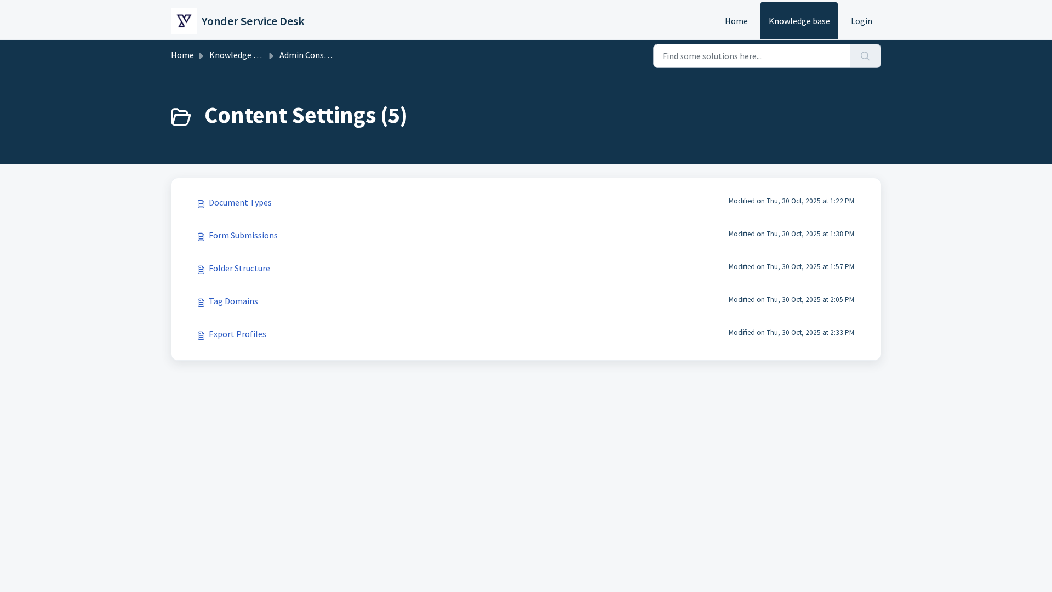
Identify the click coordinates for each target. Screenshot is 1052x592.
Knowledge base (799, 20)
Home (736, 20)
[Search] (865, 56)
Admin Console (307, 54)
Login (861, 20)
